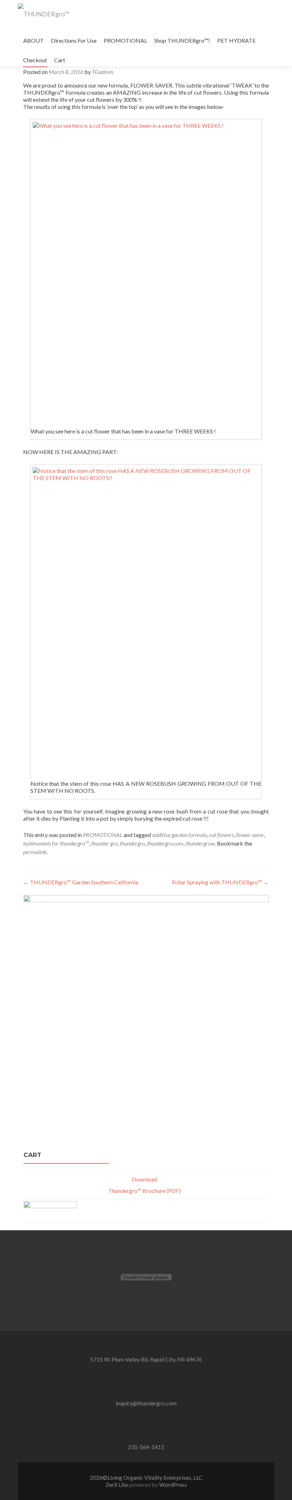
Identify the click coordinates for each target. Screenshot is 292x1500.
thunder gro (104, 843)
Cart (59, 60)
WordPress (172, 1484)
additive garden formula (179, 834)
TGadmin (102, 71)
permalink (35, 851)
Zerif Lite (117, 1484)
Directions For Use (74, 40)
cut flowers (221, 834)
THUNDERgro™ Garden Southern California (80, 882)
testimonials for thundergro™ (56, 843)
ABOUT (33, 40)
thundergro (132, 843)
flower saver (250, 834)
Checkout (35, 60)
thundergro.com (165, 843)
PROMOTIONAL (125, 40)
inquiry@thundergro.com (146, 1403)
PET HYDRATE (236, 40)
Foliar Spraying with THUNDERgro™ (220, 882)
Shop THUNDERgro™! (182, 40)
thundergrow (200, 843)
